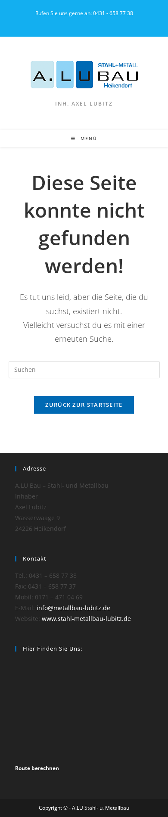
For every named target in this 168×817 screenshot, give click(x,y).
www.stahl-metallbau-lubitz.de (86, 618)
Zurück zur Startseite (83, 404)
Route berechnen (37, 768)
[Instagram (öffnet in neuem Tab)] (84, 22)
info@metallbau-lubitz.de (73, 608)
